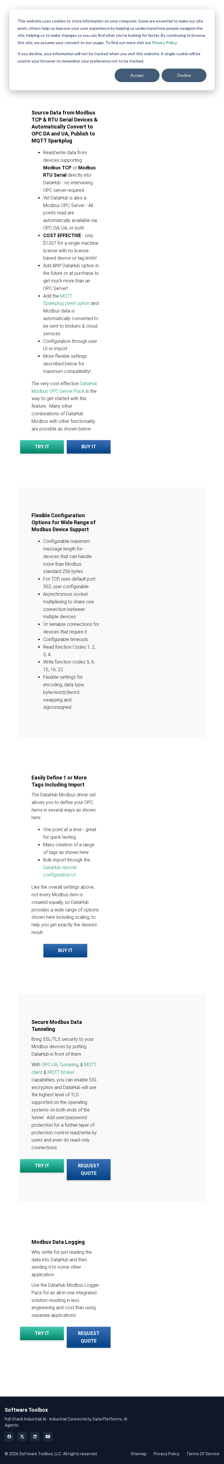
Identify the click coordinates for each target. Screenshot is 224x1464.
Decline (184, 75)
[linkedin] (35, 1436)
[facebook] (9, 1436)
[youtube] (47, 1436)
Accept (137, 75)
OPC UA (49, 1064)
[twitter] (22, 1436)
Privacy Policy (164, 42)
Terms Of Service (202, 1453)
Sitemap (139, 1453)
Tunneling (69, 1064)
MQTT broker (61, 1072)
